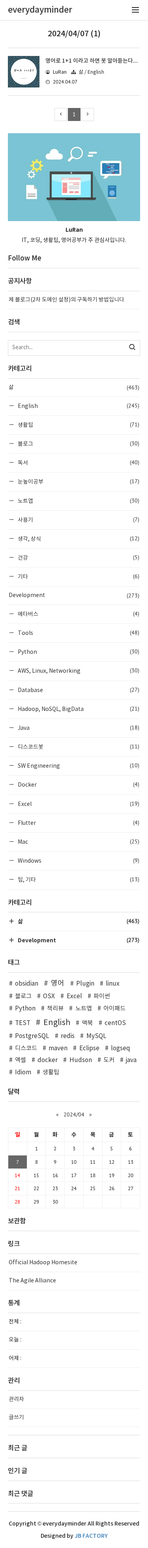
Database (78, 690)
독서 (78, 462)
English (78, 405)
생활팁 (78, 424)
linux (113, 984)
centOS (115, 1023)
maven (58, 1048)
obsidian (26, 984)
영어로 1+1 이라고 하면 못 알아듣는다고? (93, 61)
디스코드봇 (78, 746)
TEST (22, 1023)
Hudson (80, 1060)
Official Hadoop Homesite (43, 1263)
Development (74, 595)
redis (68, 1036)
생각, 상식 (78, 538)
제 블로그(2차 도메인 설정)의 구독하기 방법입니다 (66, 300)
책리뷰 (55, 1008)
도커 (108, 1060)
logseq (120, 1048)
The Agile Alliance (32, 1281)
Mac (78, 841)
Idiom (23, 1072)
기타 (78, 576)
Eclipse (89, 1048)
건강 (78, 557)
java (131, 1060)
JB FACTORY (91, 1536)
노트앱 (78, 500)
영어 (57, 983)
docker (47, 1060)
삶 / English (91, 72)
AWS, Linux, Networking (78, 670)
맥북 (87, 1023)
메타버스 (78, 614)
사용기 (78, 519)
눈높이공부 (78, 481)
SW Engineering (78, 765)
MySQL (96, 1036)
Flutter (78, 822)
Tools (78, 632)
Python (78, 651)
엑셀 (20, 1060)
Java (78, 727)
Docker (78, 784)
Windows (78, 860)
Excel (78, 803)
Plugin (85, 984)
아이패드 (114, 1008)
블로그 (78, 443)
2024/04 (74, 1114)
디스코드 (26, 1048)
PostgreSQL (32, 1036)
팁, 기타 (78, 879)
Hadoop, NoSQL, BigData (78, 709)
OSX (49, 996)
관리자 (16, 1399)
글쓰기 (16, 1417)
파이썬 (102, 996)
